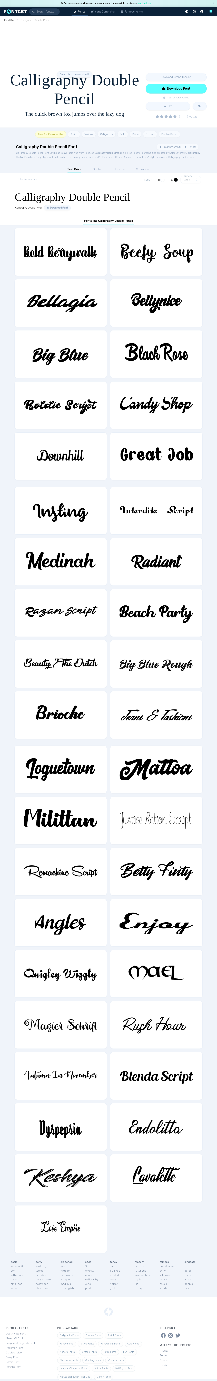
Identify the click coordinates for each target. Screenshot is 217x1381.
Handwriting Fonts (111, 1343)
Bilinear (150, 134)
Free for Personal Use (50, 134)
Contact (164, 1360)
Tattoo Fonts (87, 1343)
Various (88, 134)
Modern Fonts (67, 1352)
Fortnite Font (13, 1366)
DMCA (163, 1364)
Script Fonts (114, 1335)
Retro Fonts (110, 1352)
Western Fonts (116, 1360)
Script (74, 134)
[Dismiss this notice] (213, 3)
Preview (188, 176)
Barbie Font (12, 1362)
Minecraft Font (14, 1338)
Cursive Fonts (93, 1335)
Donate (191, 146)
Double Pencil (169, 134)
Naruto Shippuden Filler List (75, 1376)
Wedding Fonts (93, 1360)
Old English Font (124, 1368)
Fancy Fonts (66, 1343)
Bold (122, 134)
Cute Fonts (133, 1343)
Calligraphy (106, 134)
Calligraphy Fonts (69, 1335)
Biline (135, 134)
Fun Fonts (128, 1352)
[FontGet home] (14, 11)
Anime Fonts (101, 1368)
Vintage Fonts (89, 1352)
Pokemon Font (14, 1347)
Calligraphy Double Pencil (108, 153)
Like (169, 106)
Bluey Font (12, 1357)
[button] (187, 11)
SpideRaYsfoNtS (172, 146)
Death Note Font (16, 1333)
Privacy (164, 1350)
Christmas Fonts (69, 1360)
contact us (144, 3)
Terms (163, 1355)
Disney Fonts (103, 1376)
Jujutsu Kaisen (14, 1352)
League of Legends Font (20, 1343)
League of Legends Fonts (74, 1368)
